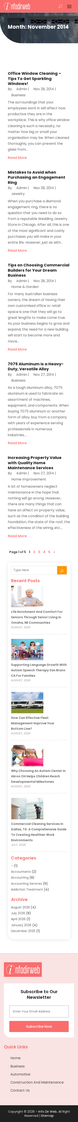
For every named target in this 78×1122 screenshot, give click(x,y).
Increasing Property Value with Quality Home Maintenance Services (35, 462)
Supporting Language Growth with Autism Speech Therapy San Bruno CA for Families (39, 670)
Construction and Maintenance (37, 1082)
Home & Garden (25, 286)
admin (21, 88)
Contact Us (20, 1090)
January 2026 (21, 925)
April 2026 (18, 919)
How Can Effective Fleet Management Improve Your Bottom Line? (32, 723)
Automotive (20, 1074)
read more (17, 157)
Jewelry (18, 193)
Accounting (20, 877)
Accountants (21, 871)
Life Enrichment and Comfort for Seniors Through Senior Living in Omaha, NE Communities (37, 617)
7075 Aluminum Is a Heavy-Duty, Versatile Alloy (36, 366)
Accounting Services (26, 883)
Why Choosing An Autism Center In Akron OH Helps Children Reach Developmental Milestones (38, 776)
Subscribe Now (39, 1026)
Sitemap (47, 1116)
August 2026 (20, 907)
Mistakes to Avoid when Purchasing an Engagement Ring (36, 177)
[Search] (62, 570)
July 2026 (18, 913)
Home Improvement (28, 479)
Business (18, 95)
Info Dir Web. (47, 1111)
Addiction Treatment (27, 889)
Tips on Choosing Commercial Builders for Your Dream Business (38, 270)
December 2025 (23, 931)
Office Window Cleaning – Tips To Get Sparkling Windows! (34, 78)
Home (15, 1058)
